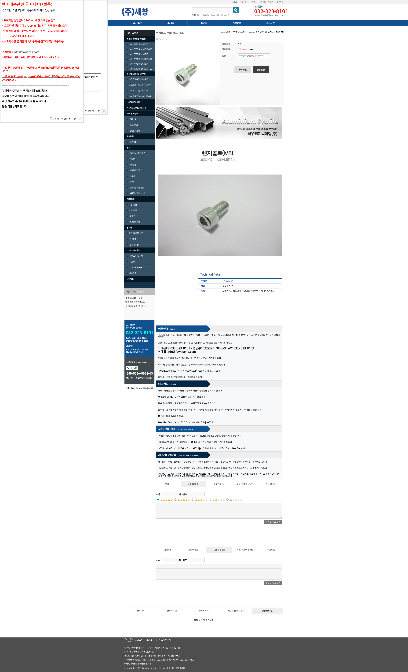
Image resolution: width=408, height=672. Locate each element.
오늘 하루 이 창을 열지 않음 (88, 111)
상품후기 (262, 2)
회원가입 (245, 2)
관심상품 (261, 69)
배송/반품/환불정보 (245, 484)
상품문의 (254, 2)
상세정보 (167, 484)
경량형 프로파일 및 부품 (236, 32)
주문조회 (280, 2)
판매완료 (242, 69)
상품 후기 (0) (193, 484)
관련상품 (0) (271, 484)
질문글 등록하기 (272, 583)
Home (222, 32)
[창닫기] (104, 111)
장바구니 (271, 2)
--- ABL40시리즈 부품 (255, 32)
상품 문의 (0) (219, 484)
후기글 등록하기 (272, 522)
